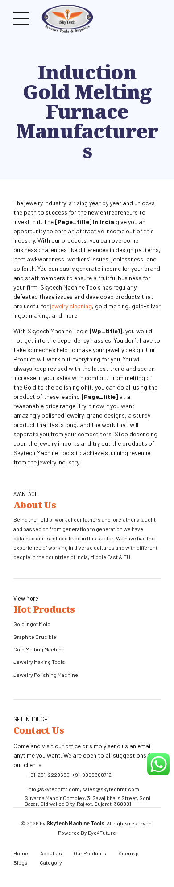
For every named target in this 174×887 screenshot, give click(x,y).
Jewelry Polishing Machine (45, 674)
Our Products (90, 853)
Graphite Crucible (34, 637)
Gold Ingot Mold (31, 624)
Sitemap (128, 853)
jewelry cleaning (71, 306)
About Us (51, 853)
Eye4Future (102, 832)
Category (51, 862)
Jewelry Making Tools (39, 662)
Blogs (20, 862)
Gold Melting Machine (39, 649)
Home (20, 853)
